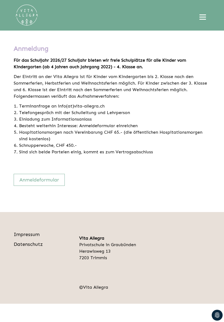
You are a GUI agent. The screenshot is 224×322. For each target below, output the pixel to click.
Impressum (27, 234)
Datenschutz (28, 244)
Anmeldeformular (39, 180)
